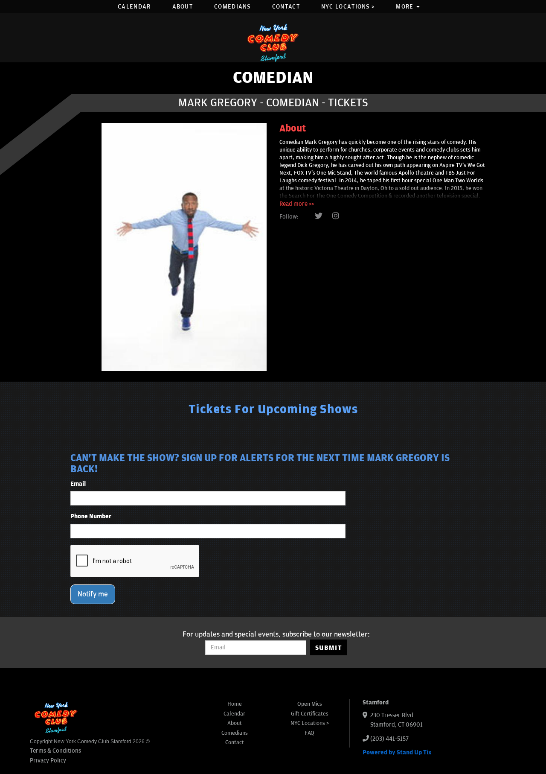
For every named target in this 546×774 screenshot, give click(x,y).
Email (78, 484)
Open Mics (309, 704)
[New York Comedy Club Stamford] (273, 42)
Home (234, 704)
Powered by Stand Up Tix (397, 752)
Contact (286, 6)
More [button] (405, 6)
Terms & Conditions (55, 750)
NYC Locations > (348, 6)
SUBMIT (328, 647)
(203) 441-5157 (389, 738)
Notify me (93, 594)
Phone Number (90, 516)
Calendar (134, 6)
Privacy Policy (48, 760)
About (182, 6)
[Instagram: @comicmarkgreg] (335, 216)
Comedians (232, 6)
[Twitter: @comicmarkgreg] (318, 216)
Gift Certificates (309, 713)
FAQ (309, 733)
